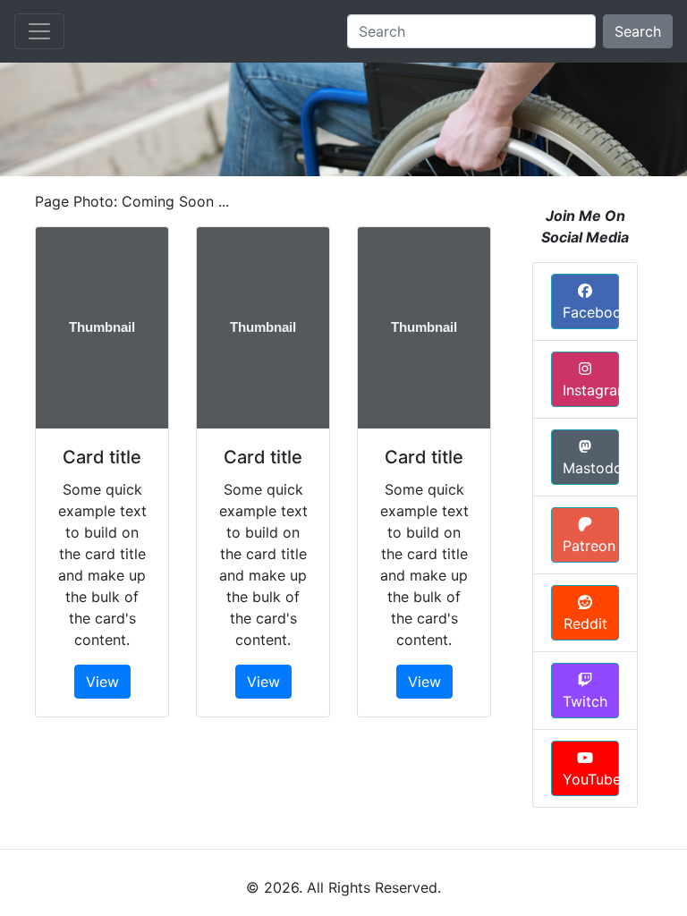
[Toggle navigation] (39, 31)
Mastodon (591, 468)
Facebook (591, 312)
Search (638, 31)
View (102, 682)
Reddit (585, 623)
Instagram (591, 390)
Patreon (589, 546)
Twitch (585, 701)
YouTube (591, 779)
